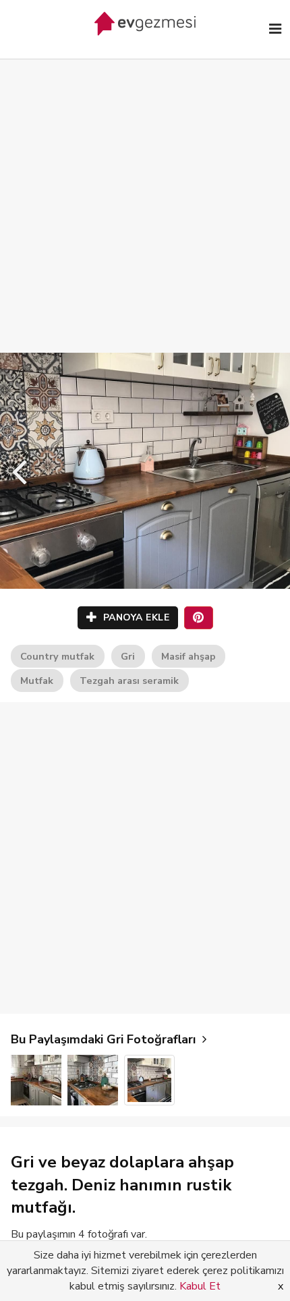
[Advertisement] (145, 192)
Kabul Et (200, 1286)
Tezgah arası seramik (129, 680)
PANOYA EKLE (134, 617)
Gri (128, 656)
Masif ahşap (188, 656)
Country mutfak (57, 656)
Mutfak (36, 680)
